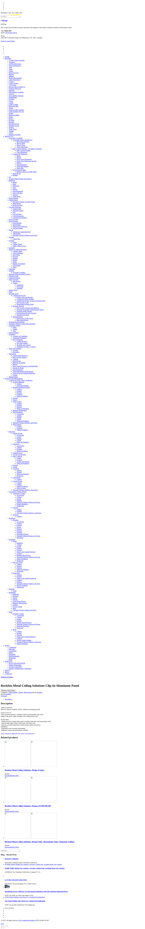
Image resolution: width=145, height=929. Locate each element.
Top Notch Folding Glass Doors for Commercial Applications (25, 901)
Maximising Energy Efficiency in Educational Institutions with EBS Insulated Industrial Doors (36, 891)
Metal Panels (28, 692)
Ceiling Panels (12, 692)
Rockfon (39, 692)
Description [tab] (8, 699)
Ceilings (20, 692)
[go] (20, 851)
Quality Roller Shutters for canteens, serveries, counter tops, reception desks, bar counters (35, 868)
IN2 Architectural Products (26, 920)
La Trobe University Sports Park (16, 880)
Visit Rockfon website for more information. (18, 733)
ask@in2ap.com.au (11, 32)
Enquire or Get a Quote (8, 690)
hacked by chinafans (11, 859)
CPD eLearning (15, 14)
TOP (2, 924)
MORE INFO (14, 775)
